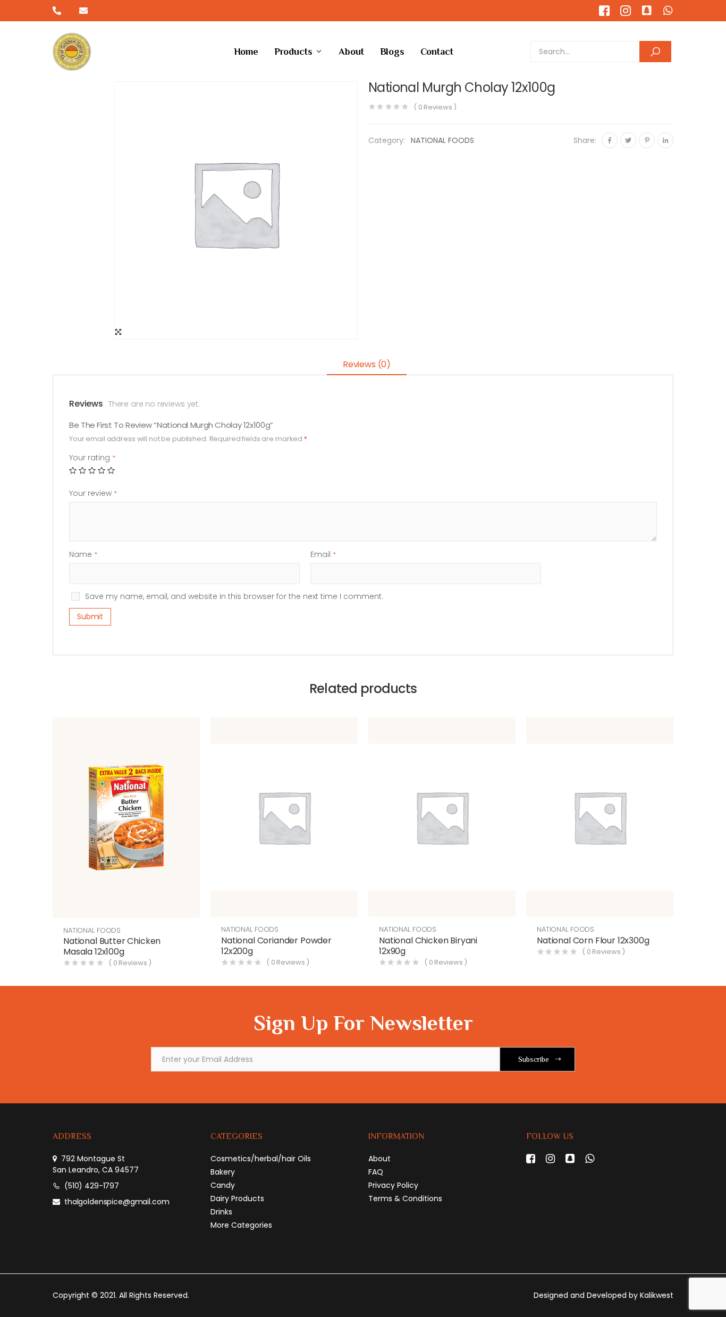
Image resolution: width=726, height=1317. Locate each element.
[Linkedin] (665, 140)
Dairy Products (237, 1198)
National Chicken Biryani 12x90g (428, 945)
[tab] (367, 365)
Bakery (222, 1172)
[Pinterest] (647, 140)
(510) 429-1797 (91, 1185)
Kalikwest (656, 1295)
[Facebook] (610, 140)
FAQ (375, 1172)
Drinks (221, 1211)
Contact (436, 51)
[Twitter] (628, 140)
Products (293, 51)
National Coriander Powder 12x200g (276, 945)
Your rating (92, 457)
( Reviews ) (435, 107)
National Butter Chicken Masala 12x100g (112, 946)
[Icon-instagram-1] (625, 10)
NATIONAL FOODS (442, 140)
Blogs (392, 51)
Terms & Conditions (405, 1198)
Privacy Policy (393, 1185)
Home (246, 51)
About (351, 51)
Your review (93, 493)
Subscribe (533, 1059)
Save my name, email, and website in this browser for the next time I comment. (234, 596)
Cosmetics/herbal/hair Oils (260, 1158)
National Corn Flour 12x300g (593, 940)
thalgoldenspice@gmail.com (117, 1201)
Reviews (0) (367, 364)
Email (323, 554)
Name (83, 554)
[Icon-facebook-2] (604, 10)
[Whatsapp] (668, 10)
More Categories (241, 1225)
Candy (222, 1185)
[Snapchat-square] (646, 10)
